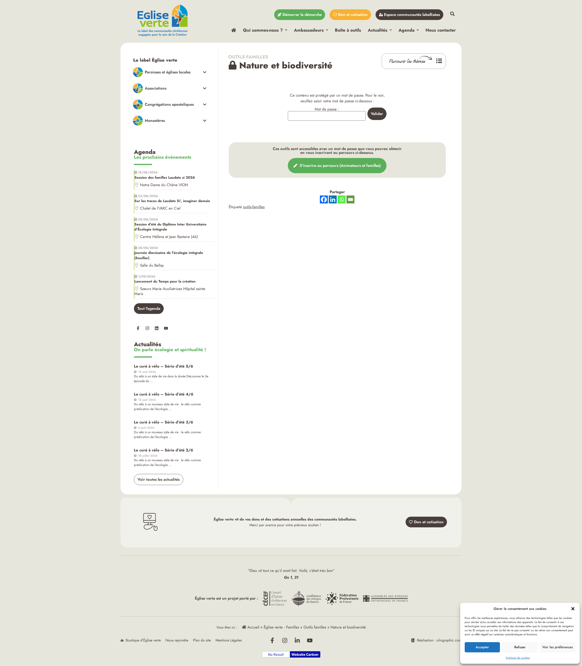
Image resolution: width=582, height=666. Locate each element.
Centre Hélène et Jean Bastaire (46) (169, 236)
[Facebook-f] (138, 328)
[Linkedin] (157, 328)
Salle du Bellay (152, 265)
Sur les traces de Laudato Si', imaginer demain (172, 200)
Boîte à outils (348, 30)
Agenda (406, 30)
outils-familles (254, 207)
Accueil (252, 627)
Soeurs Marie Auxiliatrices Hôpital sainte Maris (169, 291)
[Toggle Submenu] (170, 72)
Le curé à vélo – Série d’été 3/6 (163, 422)
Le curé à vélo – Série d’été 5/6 (163, 366)
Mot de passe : (327, 109)
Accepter (482, 647)
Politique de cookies (518, 658)
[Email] (350, 199)
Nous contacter (441, 30)
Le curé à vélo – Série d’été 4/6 (163, 394)
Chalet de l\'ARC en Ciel (160, 208)
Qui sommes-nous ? (263, 30)
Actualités (377, 30)
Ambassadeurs (309, 30)
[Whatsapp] (342, 199)
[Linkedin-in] (297, 640)
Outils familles (248, 56)
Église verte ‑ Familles (281, 627)
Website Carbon (304, 654)
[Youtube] (166, 328)
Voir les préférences (557, 647)
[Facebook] (324, 199)
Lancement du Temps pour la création (165, 281)
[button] (573, 608)
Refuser (520, 647)
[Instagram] (147, 328)
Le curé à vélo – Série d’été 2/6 (163, 450)
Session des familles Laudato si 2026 (164, 177)
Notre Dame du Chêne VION (164, 185)
